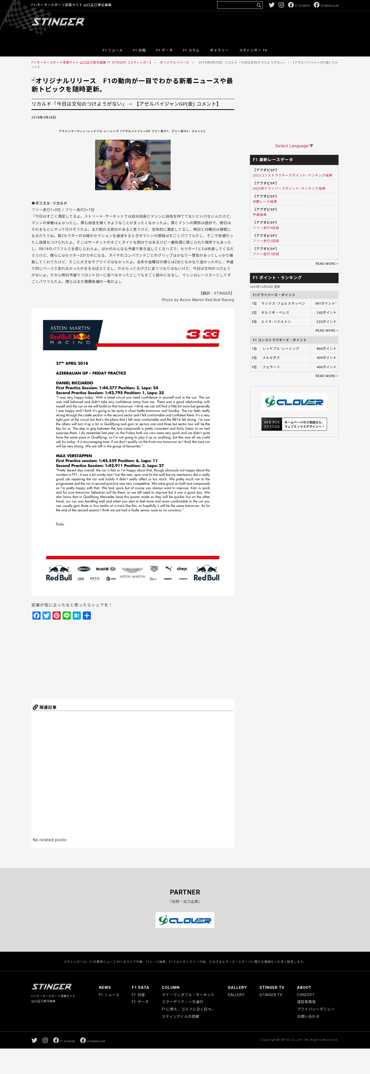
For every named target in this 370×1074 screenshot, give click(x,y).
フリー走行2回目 (266, 241)
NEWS (105, 987)
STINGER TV (272, 987)
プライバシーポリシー (316, 1009)
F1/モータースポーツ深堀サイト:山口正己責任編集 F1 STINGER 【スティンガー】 (91, 62)
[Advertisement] (247, 26)
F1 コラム (191, 50)
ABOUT (304, 987)
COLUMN (171, 987)
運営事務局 (306, 1002)
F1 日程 (139, 50)
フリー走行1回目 (266, 254)
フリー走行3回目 (266, 228)
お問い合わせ (308, 1016)
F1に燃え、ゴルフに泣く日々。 (188, 1009)
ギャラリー (219, 50)
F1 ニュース (113, 50)
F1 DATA (140, 987)
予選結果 (260, 215)
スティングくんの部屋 (180, 1016)
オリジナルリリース (174, 62)
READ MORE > (327, 264)
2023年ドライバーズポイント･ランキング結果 (289, 188)
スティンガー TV (253, 50)
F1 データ (164, 50)
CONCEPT (306, 995)
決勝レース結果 (265, 202)
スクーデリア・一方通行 (182, 1002)
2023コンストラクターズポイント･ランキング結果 (292, 175)
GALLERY (237, 987)
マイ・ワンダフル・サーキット (188, 995)
